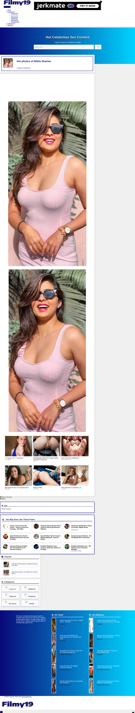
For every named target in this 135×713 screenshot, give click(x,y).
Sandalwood (15, 22)
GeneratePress (27, 697)
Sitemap (10, 25)
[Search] (98, 47)
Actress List (11, 23)
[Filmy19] (17, 5)
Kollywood (14, 17)
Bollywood (14, 15)
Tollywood (14, 18)
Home (9, 10)
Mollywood (14, 20)
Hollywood (14, 13)
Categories (11, 12)
